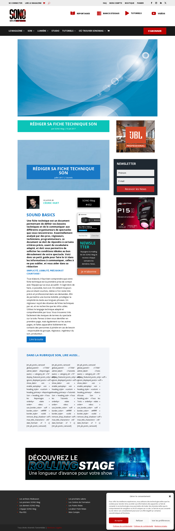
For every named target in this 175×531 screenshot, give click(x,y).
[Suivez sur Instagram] (156, 3)
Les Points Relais (76, 505)
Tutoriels (136, 13)
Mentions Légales (161, 526)
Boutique (129, 3)
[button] (170, 496)
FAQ (105, 3)
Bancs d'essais (111, 13)
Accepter (119, 520)
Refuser (139, 520)
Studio (55, 31)
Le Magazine (15, 31)
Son (30, 31)
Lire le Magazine (33, 3)
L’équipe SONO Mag (27, 509)
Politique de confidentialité (122, 526)
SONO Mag (59, 128)
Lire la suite (36, 339)
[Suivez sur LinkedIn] (161, 3)
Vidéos (161, 13)
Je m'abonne (88, 271)
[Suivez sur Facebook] (151, 3)
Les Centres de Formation (79, 502)
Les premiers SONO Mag (29, 502)
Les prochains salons (77, 499)
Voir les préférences (161, 520)
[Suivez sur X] (165, 3)
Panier (140, 3)
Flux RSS (22, 512)
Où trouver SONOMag (91, 31)
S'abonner (155, 30)
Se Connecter (15, 3)
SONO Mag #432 (88, 202)
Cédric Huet (51, 202)
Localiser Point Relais (77, 509)
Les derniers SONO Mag (29, 505)
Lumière (42, 31)
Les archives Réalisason (29, 499)
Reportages (83, 13)
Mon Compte (115, 3)
